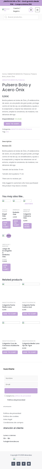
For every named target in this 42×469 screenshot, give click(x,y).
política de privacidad (22, 396)
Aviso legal (7, 419)
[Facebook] (24, 464)
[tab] (21, 141)
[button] (21, 400)
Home (4, 74)
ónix (7, 132)
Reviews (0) (6, 146)
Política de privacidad (16, 400)
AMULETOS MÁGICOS (15, 74)
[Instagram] (18, 464)
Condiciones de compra (13, 422)
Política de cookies (11, 416)
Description (7, 141)
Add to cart (12, 124)
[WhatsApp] (13, 464)
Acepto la (18, 396)
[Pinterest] (29, 464)
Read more (27, 226)
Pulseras (27, 74)
